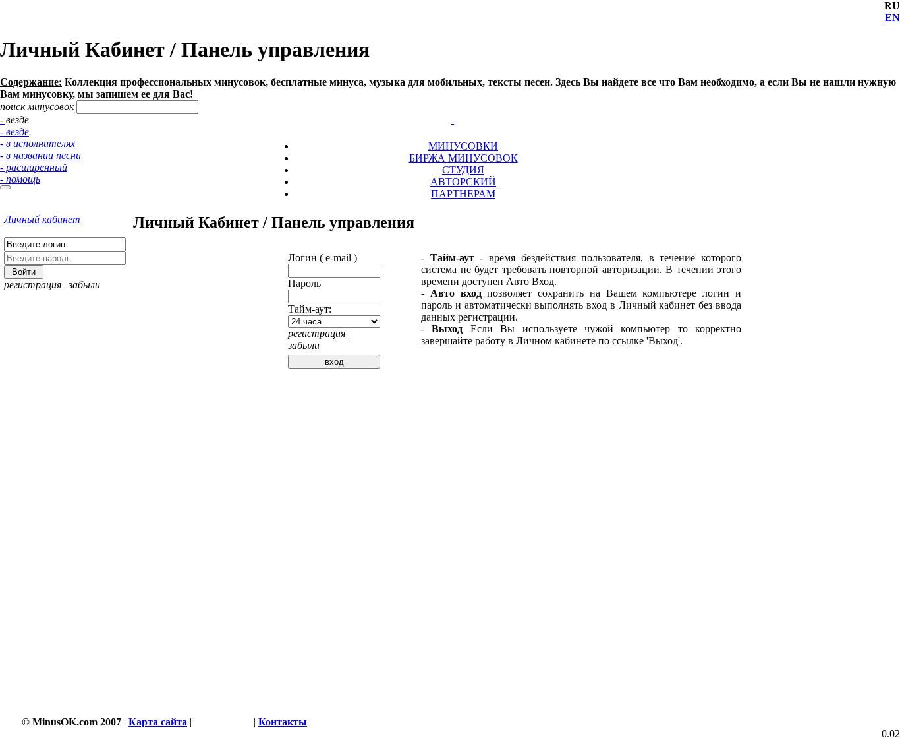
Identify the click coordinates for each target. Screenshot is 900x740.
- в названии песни (40, 155)
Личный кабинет (42, 219)
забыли (84, 284)
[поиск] (5, 187)
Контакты (282, 721)
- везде (14, 131)
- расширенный (33, 167)
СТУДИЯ (463, 169)
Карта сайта (157, 721)
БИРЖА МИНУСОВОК (463, 158)
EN (892, 17)
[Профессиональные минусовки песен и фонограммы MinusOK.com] (452, 119)
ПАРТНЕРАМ (463, 193)
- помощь (20, 179)
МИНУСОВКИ (463, 146)
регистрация (32, 284)
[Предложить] (454, 107)
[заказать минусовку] (446, 107)
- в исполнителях (37, 143)
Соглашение (222, 721)
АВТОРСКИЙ (463, 181)
